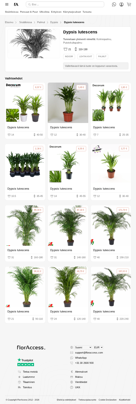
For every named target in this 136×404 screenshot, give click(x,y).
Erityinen (56, 11)
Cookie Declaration (108, 400)
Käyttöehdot (124, 400)
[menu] (68, 12)
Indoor (69, 56)
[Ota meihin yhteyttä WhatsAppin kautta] (114, 4)
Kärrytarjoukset (72, 11)
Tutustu (87, 11)
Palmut (102, 56)
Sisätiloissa (11, 11)
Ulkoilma (44, 11)
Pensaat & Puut (29, 11)
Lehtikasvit (85, 56)
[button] (34, 43)
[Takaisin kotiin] (16, 4)
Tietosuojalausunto (87, 400)
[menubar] (68, 12)
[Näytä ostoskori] (129, 4)
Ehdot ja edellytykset (66, 400)
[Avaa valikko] (7, 4)
